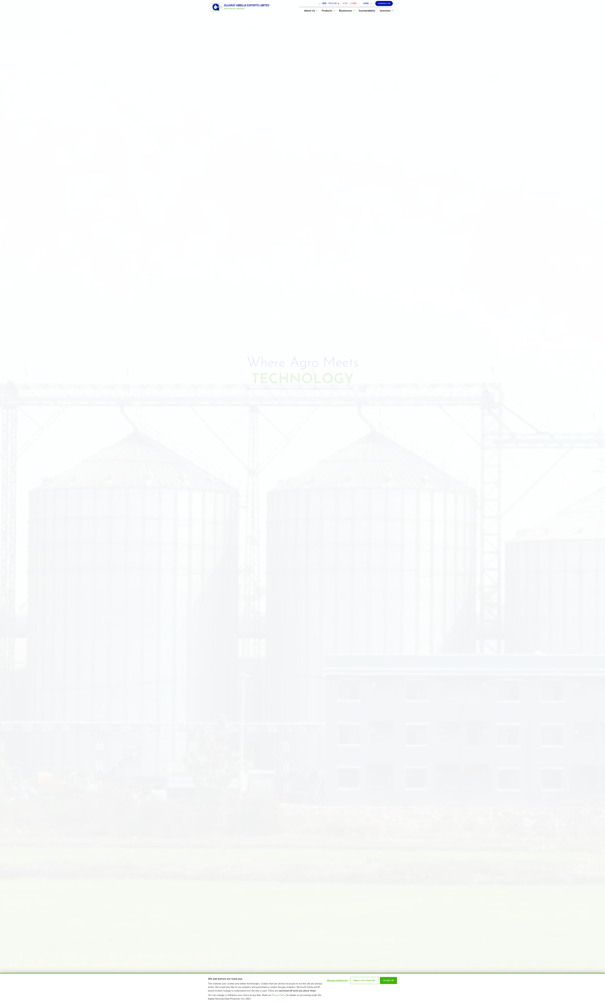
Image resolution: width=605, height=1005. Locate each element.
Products (327, 11)
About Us (309, 11)
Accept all (388, 980)
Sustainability (367, 11)
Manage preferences (337, 980)
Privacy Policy (278, 995)
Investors (385, 11)
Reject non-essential (364, 980)
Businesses (345, 11)
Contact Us (384, 3)
